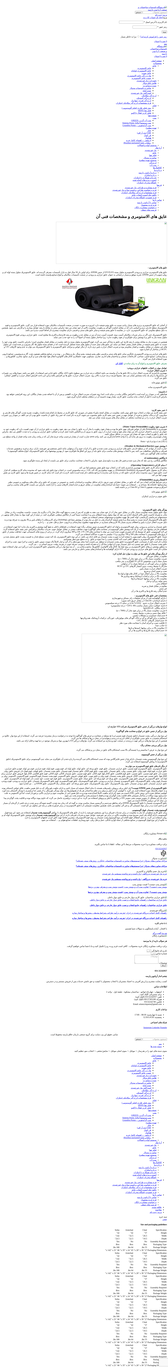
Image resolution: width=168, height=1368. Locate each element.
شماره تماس (161, 953)
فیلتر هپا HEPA (144, 110)
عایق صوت (146, 73)
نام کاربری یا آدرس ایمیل (155, 22)
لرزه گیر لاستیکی (143, 98)
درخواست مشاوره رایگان (145, 207)
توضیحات (162, 963)
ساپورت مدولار (149, 158)
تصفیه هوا (152, 115)
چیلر (149, 130)
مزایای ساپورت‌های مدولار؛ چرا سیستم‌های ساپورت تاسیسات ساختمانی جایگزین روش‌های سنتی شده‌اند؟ (121, 866)
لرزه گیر (152, 163)
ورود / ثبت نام (156, 1212)
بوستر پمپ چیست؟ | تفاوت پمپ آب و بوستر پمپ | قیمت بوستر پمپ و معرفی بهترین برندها (127, 892)
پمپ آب (153, 165)
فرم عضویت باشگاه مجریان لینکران (140, 197)
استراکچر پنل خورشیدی (141, 93)
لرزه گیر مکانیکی (148, 95)
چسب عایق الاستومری (141, 78)
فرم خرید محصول (148, 205)
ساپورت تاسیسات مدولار (140, 88)
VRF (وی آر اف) (144, 133)
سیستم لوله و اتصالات (146, 145)
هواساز (148, 138)
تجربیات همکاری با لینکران (145, 178)
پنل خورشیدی (150, 150)
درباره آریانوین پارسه (147, 173)
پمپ (154, 118)
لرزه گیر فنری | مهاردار (141, 100)
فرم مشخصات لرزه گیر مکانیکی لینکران (133, 103)
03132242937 (161, 849)
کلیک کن (119, 363)
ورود (164, 32)
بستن (164, 1219)
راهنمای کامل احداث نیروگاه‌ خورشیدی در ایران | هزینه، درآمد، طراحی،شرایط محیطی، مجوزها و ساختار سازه (119, 918)
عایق (154, 66)
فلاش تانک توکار (149, 83)
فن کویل (147, 135)
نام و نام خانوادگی (159, 951)
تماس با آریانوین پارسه (146, 202)
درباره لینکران (150, 175)
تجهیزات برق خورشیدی (146, 81)
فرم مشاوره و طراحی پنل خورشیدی (140, 187)
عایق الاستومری (144, 68)
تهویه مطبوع (151, 128)
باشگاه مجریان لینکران (146, 183)
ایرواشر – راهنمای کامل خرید (138, 140)
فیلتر (154, 105)
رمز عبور (162, 27)
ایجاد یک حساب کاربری (153, 17)
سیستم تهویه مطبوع (147, 160)
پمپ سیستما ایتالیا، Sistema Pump (136, 123)
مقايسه (158, 1210)
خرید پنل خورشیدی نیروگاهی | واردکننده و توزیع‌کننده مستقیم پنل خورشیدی (134, 879)
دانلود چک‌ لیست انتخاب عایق (144, 195)
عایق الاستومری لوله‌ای (141, 71)
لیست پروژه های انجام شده (144, 180)
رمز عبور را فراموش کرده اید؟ (153, 37)
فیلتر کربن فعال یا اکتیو (141, 113)
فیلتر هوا (152, 155)
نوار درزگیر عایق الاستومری (139, 76)
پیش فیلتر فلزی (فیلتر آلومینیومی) (136, 108)
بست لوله (147, 91)
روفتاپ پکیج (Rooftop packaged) (137, 143)
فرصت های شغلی (148, 210)
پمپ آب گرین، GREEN (141, 120)
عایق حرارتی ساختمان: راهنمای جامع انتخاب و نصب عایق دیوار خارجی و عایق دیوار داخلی (128, 905)
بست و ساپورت (149, 86)
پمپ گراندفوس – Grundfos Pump (136, 125)
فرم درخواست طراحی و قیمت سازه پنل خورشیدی (134, 190)
